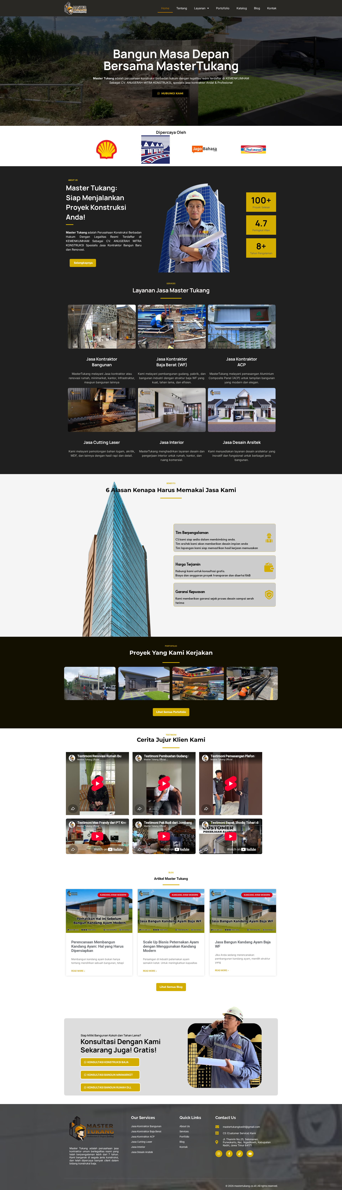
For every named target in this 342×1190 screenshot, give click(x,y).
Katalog (242, 8)
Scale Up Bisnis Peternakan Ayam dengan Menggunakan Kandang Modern (171, 946)
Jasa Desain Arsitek (242, 442)
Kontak (271, 8)
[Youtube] (250, 1153)
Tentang (181, 8)
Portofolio (222, 8)
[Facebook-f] (229, 1153)
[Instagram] (218, 1153)
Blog (257, 8)
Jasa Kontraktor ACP (241, 361)
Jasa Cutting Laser (102, 442)
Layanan (199, 8)
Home (165, 8)
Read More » (78, 971)
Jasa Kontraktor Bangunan (101, 361)
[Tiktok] (239, 1153)
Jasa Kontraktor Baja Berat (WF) (171, 361)
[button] (67, 684)
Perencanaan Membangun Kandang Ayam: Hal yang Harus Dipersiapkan (97, 946)
